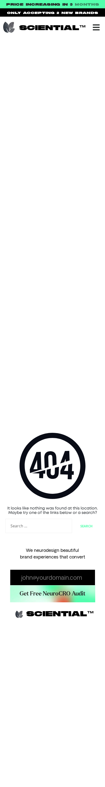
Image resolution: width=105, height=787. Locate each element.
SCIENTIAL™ (52, 28)
